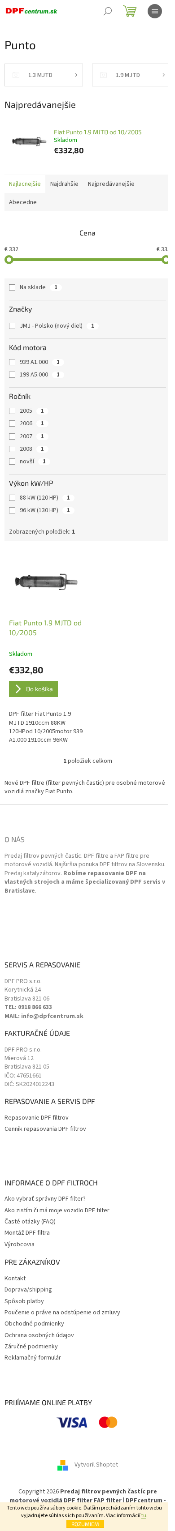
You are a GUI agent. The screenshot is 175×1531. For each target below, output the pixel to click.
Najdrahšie (64, 184)
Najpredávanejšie (111, 184)
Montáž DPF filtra (27, 1233)
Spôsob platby (24, 1301)
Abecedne (23, 202)
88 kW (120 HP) (45, 497)
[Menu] (155, 11)
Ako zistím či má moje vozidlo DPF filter (56, 1210)
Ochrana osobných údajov (39, 1335)
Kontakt (15, 1278)
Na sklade (38, 287)
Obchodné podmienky (34, 1324)
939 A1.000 (40, 362)
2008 (32, 449)
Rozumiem (85, 1524)
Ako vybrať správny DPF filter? (45, 1199)
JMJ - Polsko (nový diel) (57, 325)
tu (143, 1515)
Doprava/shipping (28, 1290)
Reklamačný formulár (32, 1358)
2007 (32, 436)
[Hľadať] (108, 11)
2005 (32, 410)
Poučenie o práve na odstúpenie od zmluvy (62, 1313)
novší (33, 461)
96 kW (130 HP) (45, 510)
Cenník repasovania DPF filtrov (45, 1129)
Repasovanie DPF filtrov (36, 1118)
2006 (32, 423)
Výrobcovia (19, 1244)
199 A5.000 (40, 374)
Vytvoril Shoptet (96, 1465)
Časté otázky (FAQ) (30, 1222)
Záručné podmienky (31, 1347)
